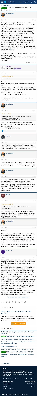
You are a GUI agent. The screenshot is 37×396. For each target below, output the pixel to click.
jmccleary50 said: (6, 76)
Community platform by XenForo (15, 394)
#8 (35, 227)
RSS (34, 386)
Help (31, 378)
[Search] (35, 2)
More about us (7, 378)
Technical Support (7, 383)
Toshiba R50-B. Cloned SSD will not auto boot (20, 336)
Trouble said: (5, 114)
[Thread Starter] (3, 16)
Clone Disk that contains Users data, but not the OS (17, 349)
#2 (35, 73)
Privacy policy (25, 378)
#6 (35, 176)
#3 (35, 110)
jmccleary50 (5, 10)
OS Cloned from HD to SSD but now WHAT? (19, 352)
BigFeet (8, 136)
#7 (35, 201)
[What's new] (31, 2)
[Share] (33, 20)
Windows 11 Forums (8, 388)
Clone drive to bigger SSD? (9, 346)
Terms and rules (16, 378)
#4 (35, 142)
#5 (35, 159)
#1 (35, 20)
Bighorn (8, 194)
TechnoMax (9, 251)
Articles (5, 386)
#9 (35, 257)
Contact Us (32, 383)
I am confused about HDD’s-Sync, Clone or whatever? (17, 339)
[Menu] (2, 2)
